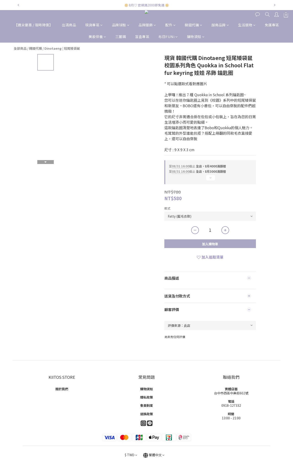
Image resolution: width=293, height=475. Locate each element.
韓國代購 (192, 24)
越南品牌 (219, 24)
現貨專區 (92, 24)
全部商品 (20, 48)
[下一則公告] (275, 5)
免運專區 (272, 24)
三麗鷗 (120, 36)
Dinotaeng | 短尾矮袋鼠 (62, 48)
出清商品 (69, 24)
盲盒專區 (142, 36)
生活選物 (245, 24)
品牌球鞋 (119, 24)
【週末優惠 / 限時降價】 (33, 24)
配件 (168, 24)
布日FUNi (166, 36)
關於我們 (61, 389)
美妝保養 (96, 36)
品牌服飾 (145, 24)
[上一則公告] (18, 5)
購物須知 (194, 36)
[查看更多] (210, 179)
